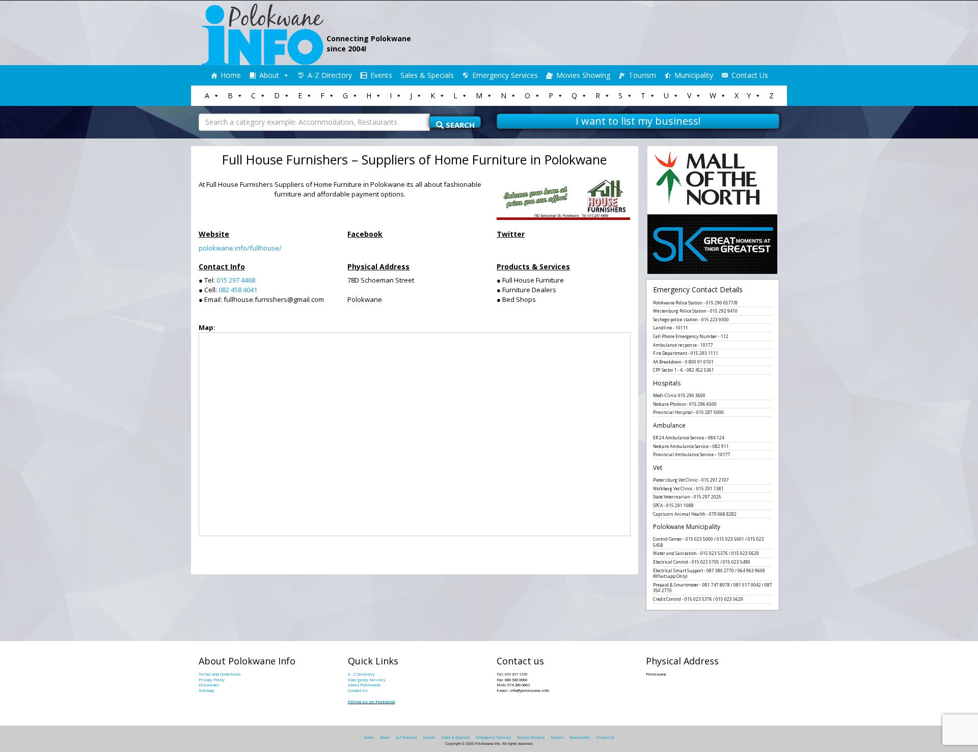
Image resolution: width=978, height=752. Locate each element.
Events (381, 75)
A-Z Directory (330, 75)
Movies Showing (583, 75)
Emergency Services (505, 75)
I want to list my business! (638, 121)
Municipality (693, 75)
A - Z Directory (361, 674)
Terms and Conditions (220, 674)
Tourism (642, 75)
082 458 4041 (238, 289)
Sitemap (206, 690)
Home (231, 75)
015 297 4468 (235, 280)
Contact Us (749, 75)
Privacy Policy (212, 679)
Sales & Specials (427, 75)
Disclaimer (209, 684)
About (269, 75)
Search (459, 124)
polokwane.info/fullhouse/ (240, 248)
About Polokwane (364, 684)
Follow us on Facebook (371, 701)
